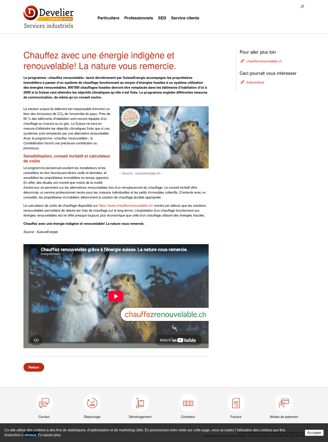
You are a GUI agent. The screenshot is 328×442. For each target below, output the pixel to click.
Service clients (185, 18)
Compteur (188, 416)
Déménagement (140, 416)
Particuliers (108, 18)
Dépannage (92, 416)
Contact (44, 416)
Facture (235, 416)
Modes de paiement (284, 416)
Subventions (255, 82)
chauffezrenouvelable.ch (264, 61)
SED (162, 18)
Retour (34, 367)
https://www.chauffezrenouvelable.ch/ (126, 205)
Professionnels (138, 18)
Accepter (314, 433)
